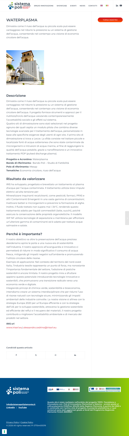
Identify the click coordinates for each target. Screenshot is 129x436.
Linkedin (10, 407)
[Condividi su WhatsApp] (55, 355)
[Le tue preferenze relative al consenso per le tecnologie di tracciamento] (4, 431)
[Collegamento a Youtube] (121, 5)
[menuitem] (27, 5)
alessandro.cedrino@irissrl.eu (39, 327)
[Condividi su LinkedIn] (75, 355)
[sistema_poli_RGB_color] (19, 5)
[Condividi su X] (36, 355)
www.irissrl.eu (14, 327)
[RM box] (127, 218)
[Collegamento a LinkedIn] (117, 5)
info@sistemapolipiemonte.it (20, 404)
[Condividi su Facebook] (16, 355)
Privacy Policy (12, 422)
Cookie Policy (27, 422)
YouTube (22, 407)
